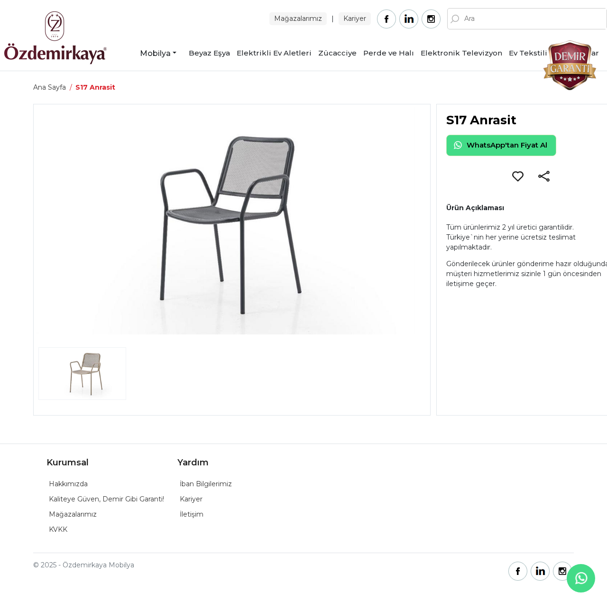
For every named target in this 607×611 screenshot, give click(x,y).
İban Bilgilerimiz (206, 484)
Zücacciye (337, 52)
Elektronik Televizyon (461, 52)
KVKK (58, 529)
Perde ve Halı (388, 52)
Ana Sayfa (49, 87)
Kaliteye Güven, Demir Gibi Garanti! (106, 499)
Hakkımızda (68, 484)
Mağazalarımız (298, 18)
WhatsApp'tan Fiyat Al (507, 144)
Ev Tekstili (528, 52)
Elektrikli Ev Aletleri (274, 52)
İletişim (191, 514)
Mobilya (155, 53)
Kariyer (354, 18)
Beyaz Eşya (209, 52)
